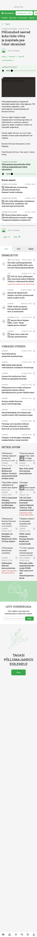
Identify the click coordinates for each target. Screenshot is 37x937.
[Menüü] (3, 934)
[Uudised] (9, 934)
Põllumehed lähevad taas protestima (8, 565)
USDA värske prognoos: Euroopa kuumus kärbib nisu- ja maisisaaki (17, 309)
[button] (13, 619)
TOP (8, 273)
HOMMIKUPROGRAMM (9, 29)
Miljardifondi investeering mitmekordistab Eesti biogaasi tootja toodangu (14, 189)
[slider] (12, 71)
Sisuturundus (17, 260)
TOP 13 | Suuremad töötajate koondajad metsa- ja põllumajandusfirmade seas (9, 503)
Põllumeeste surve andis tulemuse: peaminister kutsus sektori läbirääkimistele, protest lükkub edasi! (18, 390)
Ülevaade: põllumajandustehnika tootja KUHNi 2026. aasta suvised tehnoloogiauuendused (20, 265)
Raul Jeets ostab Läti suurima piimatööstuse (26, 470)
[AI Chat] (28, 934)
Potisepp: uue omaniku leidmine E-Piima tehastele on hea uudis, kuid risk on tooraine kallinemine (16, 426)
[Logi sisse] (34, 934)
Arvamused (22, 18)
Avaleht (5, 18)
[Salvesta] (34, 260)
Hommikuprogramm (9, 67)
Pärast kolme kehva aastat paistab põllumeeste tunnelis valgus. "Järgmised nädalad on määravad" (17, 217)
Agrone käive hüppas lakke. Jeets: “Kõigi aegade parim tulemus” (18, 322)
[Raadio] (16, 934)
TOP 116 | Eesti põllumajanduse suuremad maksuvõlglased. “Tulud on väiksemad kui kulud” (21, 278)
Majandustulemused (15, 317)
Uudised (10, 290)
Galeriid (31, 18)
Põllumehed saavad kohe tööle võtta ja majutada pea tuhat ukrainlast (16, 167)
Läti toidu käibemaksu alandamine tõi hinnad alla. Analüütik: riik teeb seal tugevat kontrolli (18, 203)
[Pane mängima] (3, 70)
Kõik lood (12, 18)
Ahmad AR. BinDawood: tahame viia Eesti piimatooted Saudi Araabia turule (20, 295)
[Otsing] (22, 934)
